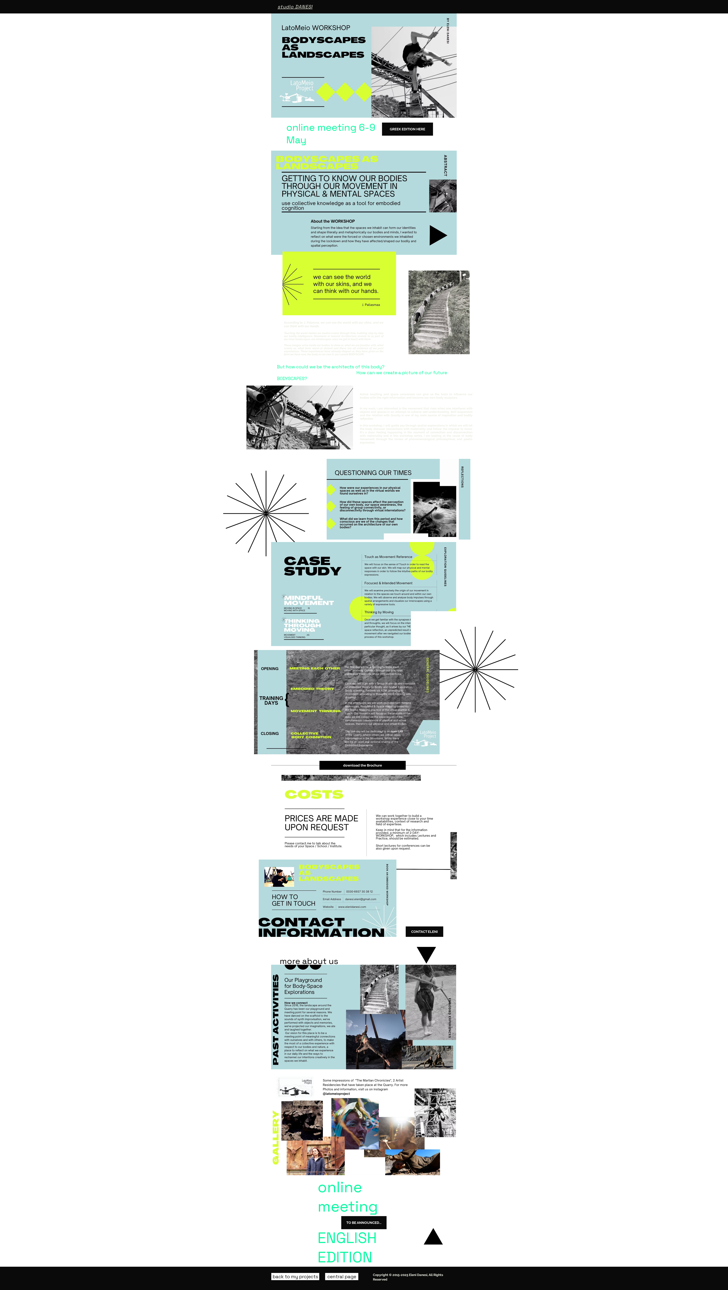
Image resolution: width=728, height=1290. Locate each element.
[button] (364, 1222)
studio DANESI (295, 7)
